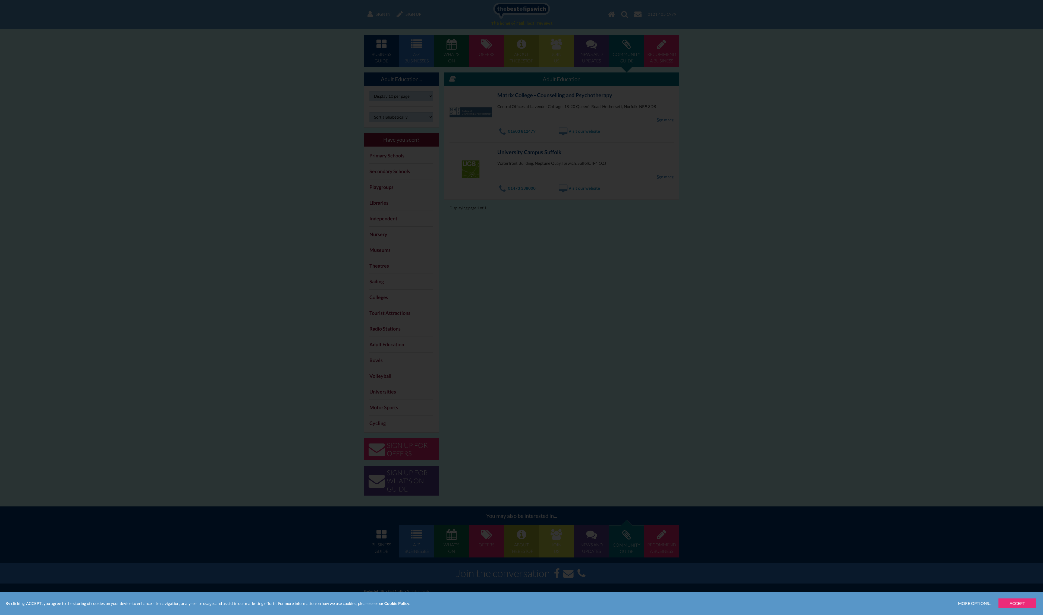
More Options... (974, 603)
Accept (1017, 603)
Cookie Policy (396, 603)
